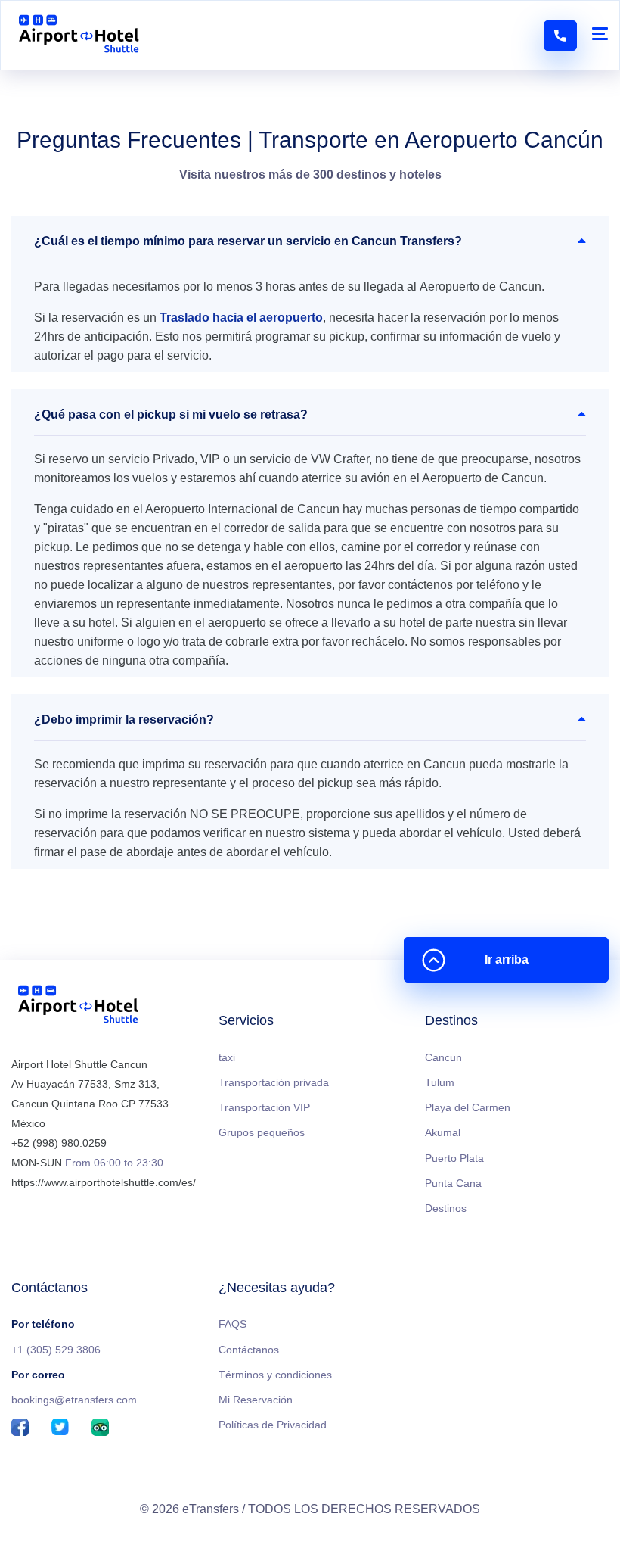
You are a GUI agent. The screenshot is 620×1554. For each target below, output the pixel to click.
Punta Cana (453, 1183)
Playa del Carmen (467, 1107)
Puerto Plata (454, 1158)
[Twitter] (60, 1428)
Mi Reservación (256, 1400)
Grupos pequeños (262, 1132)
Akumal (442, 1132)
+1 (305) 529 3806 (56, 1350)
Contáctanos (249, 1350)
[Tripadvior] (100, 1428)
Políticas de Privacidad (273, 1425)
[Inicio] (78, 1007)
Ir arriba (507, 959)
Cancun (443, 1057)
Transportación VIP (264, 1107)
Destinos (446, 1208)
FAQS (232, 1324)
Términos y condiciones (275, 1375)
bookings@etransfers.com (74, 1400)
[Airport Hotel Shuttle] (79, 35)
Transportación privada (274, 1082)
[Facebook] (20, 1428)
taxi (227, 1057)
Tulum (439, 1082)
